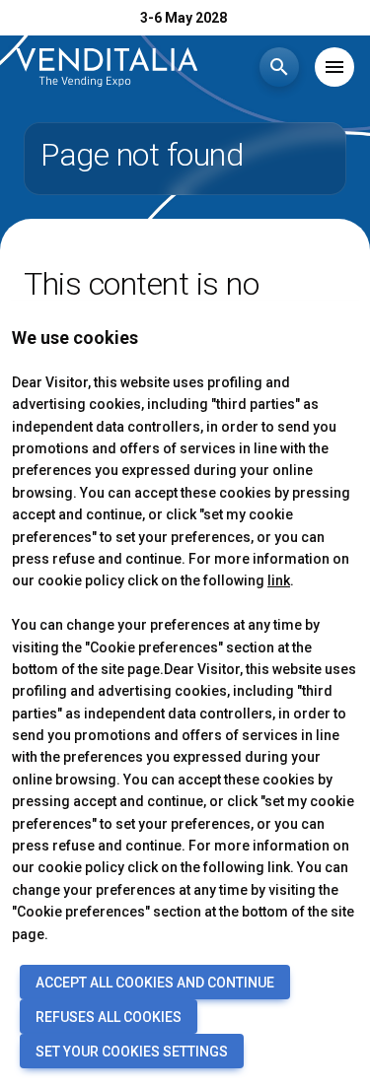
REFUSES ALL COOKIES (109, 1017)
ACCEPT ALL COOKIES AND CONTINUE (155, 982)
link (278, 580)
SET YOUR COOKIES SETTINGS (132, 1051)
